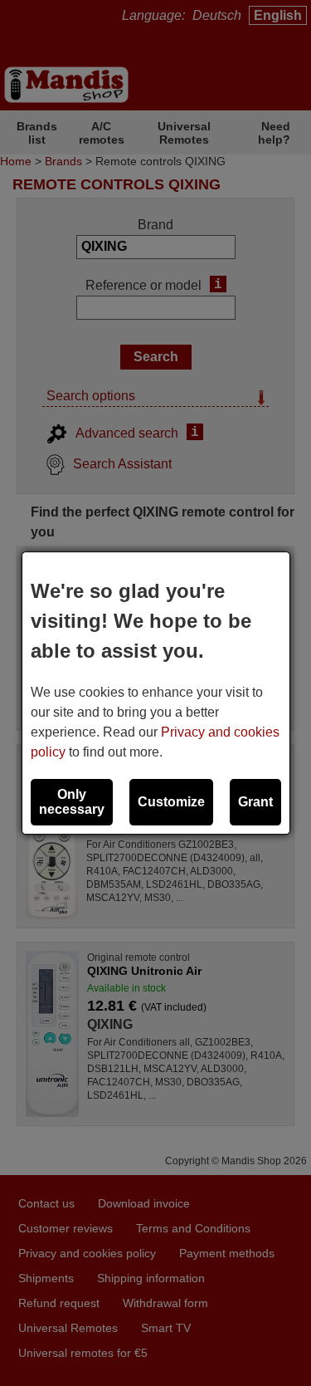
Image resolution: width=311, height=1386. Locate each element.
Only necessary (71, 801)
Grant (255, 802)
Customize (171, 802)
